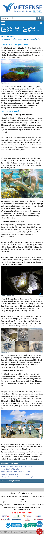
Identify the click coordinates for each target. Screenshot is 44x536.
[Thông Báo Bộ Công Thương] (13, 528)
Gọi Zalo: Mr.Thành (25, 29)
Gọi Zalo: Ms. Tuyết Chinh (3, 29)
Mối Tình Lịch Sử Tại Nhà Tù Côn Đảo (16, 472)
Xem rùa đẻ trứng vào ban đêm (12, 221)
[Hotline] (39, 531)
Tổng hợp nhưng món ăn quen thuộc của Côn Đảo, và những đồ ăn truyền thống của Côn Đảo (18, 466)
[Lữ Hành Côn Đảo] (2, 36)
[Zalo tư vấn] (39, 524)
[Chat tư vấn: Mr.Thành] (29, 30)
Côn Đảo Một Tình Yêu (10, 469)
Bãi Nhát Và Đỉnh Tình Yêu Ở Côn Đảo (16, 474)
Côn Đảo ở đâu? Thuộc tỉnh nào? (15, 45)
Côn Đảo (4, 48)
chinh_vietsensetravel (7, 30)
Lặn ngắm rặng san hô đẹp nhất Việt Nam (16, 114)
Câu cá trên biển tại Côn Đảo (12, 370)
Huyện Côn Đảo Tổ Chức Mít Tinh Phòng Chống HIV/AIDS (18, 477)
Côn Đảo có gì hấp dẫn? (11, 111)
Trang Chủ (22, 7)
